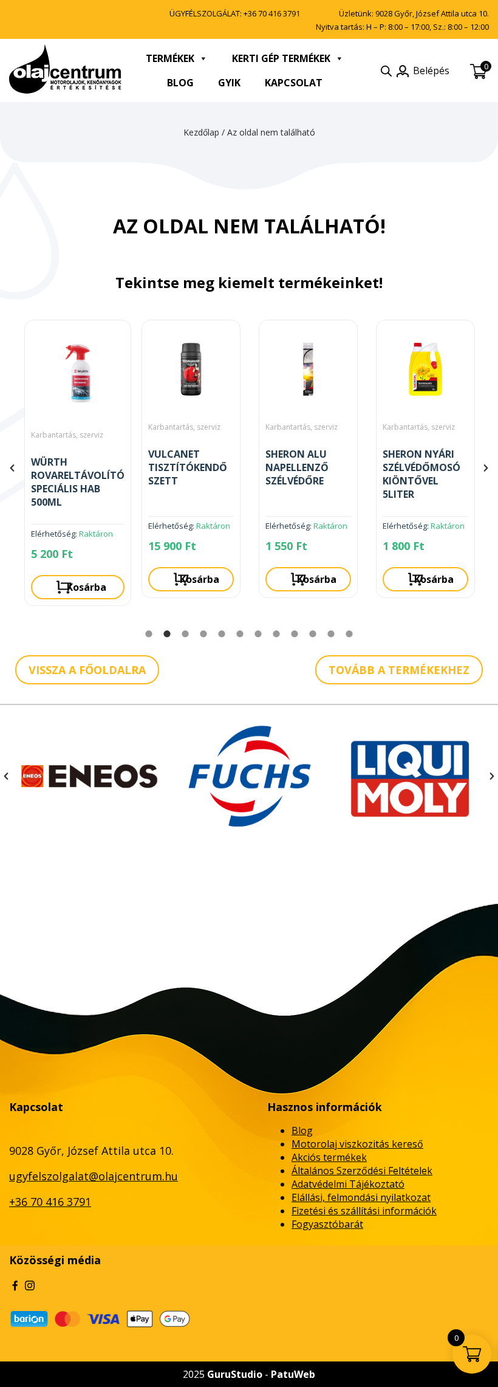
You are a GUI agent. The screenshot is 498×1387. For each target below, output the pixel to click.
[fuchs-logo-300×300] (89, 776)
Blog (180, 82)
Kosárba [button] (82, 579)
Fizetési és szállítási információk (364, 1210)
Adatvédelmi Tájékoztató (348, 1184)
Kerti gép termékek (281, 58)
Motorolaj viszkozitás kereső (357, 1144)
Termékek (170, 58)
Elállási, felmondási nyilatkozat (361, 1197)
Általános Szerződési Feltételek (362, 1170)
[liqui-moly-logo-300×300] (250, 776)
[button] (12, 468)
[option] (73, 464)
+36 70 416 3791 (272, 13)
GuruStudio (234, 1374)
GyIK (229, 82)
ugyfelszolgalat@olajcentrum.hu (93, 1176)
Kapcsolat (293, 82)
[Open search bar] (386, 71)
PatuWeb (293, 1374)
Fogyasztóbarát (327, 1224)
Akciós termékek (329, 1157)
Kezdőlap (201, 132)
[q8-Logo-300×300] (410, 776)
